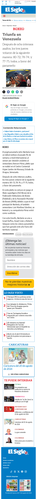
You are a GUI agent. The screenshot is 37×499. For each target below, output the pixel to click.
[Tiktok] (11, 471)
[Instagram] (6, 4)
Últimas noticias (18, 20)
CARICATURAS (18, 344)
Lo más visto (13, 292)
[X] (10, 2)
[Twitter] (3, 92)
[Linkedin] (17, 92)
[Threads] (7, 2)
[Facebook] (3, 4)
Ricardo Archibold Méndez (10, 98)
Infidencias (28, 20)
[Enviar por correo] (21, 92)
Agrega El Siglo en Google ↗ (18, 119)
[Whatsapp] (12, 92)
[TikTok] (3, 2)
